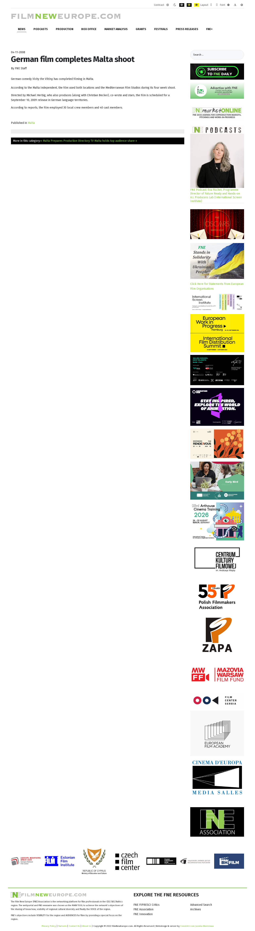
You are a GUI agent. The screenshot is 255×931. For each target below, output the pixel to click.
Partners (62, 926)
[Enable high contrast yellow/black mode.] (196, 5)
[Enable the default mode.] (167, 5)
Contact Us (74, 926)
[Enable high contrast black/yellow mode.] (189, 5)
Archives (195, 909)
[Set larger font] (241, 5)
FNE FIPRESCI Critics (146, 905)
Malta (31, 123)
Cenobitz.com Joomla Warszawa (197, 926)
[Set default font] (235, 5)
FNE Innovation (143, 914)
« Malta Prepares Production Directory (65, 141)
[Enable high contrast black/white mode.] (181, 5)
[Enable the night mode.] (174, 5)
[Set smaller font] (228, 5)
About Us (86, 926)
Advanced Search (201, 905)
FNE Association (143, 909)
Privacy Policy (49, 926)
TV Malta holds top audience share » (114, 141)
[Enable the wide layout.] (217, 5)
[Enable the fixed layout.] (211, 5)
